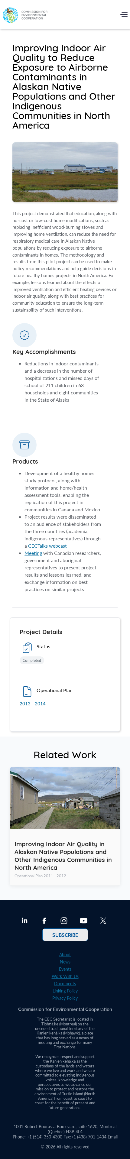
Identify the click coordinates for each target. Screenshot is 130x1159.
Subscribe (65, 934)
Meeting (33, 553)
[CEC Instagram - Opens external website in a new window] (64, 921)
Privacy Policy (65, 998)
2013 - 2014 (33, 704)
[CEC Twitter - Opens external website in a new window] (103, 921)
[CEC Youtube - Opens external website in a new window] (83, 921)
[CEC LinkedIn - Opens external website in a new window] (24, 921)
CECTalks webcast (47, 545)
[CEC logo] (25, 15)
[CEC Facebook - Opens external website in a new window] (44, 921)
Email (113, 1137)
